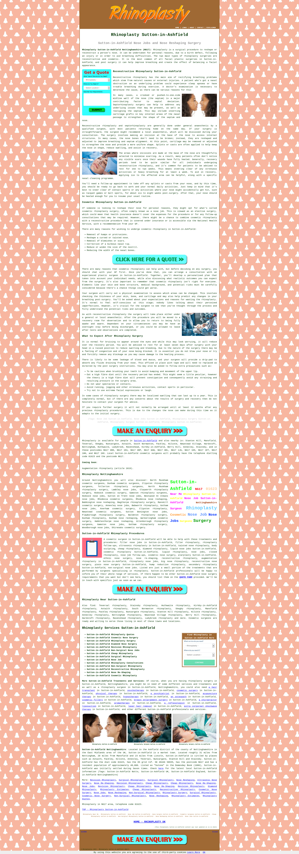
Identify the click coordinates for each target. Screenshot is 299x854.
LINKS (184, 28)
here (161, 768)
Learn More (193, 852)
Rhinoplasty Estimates (114, 789)
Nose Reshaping (185, 780)
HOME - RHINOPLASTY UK (150, 821)
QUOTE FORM (185, 577)
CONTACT (200, 28)
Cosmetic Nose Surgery (96, 796)
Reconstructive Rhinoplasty (177, 789)
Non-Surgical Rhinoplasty (144, 793)
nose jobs (99, 496)
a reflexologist (174, 703)
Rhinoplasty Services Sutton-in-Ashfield (118, 628)
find (92, 605)
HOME (177, 28)
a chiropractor (208, 700)
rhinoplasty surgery (95, 490)
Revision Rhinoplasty (103, 780)
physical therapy (106, 693)
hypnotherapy (131, 697)
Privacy (215, 831)
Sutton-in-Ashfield (145, 441)
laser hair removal (140, 706)
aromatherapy (122, 703)
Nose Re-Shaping (104, 783)
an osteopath (179, 697)
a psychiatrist (160, 693)
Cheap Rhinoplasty (157, 783)
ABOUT (192, 28)
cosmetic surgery (187, 690)
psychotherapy (135, 690)
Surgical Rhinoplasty (132, 780)
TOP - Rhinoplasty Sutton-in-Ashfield (105, 809)
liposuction (89, 706)
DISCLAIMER (211, 28)
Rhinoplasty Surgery (175, 793)
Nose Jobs (88, 786)
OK (204, 852)
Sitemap (84, 831)
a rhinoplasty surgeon (112, 687)
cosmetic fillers (92, 700)
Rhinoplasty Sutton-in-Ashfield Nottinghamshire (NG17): (117, 50)
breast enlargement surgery (151, 700)
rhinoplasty (191, 56)
